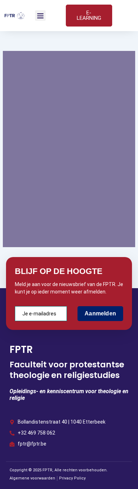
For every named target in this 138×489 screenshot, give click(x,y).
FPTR (21, 349)
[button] (40, 15)
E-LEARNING (89, 15)
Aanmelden (100, 313)
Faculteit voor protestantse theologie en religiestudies (67, 370)
